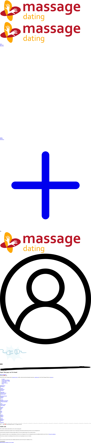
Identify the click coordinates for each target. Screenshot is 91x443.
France (1, 403)
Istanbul (1, 414)
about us (51, 377)
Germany (1, 388)
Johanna (1, 416)
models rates (37, 377)
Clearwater (2, 422)
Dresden (1, 418)
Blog (3, 383)
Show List (1, 44)
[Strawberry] (2, 389)
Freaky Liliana (2, 405)
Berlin (1, 411)
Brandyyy (1, 420)
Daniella (1, 397)
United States (2, 392)
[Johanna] (2, 415)
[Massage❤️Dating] (40, 21)
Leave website (11, 442)
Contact (3, 379)
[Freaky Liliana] (3, 404)
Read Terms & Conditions (4, 442)
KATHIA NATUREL (3, 401)
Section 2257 (4, 381)
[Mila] (1, 408)
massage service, (15, 377)
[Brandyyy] (2, 419)
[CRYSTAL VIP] (3, 393)
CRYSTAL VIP (2, 394)
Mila (1, 409)
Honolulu (1, 407)
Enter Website (2, 441)
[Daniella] (2, 396)
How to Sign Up (5, 382)
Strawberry (2, 390)
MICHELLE (2, 386)
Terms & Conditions (52, 434)
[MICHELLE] (2, 385)
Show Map (2, 45)
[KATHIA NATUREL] (4, 400)
